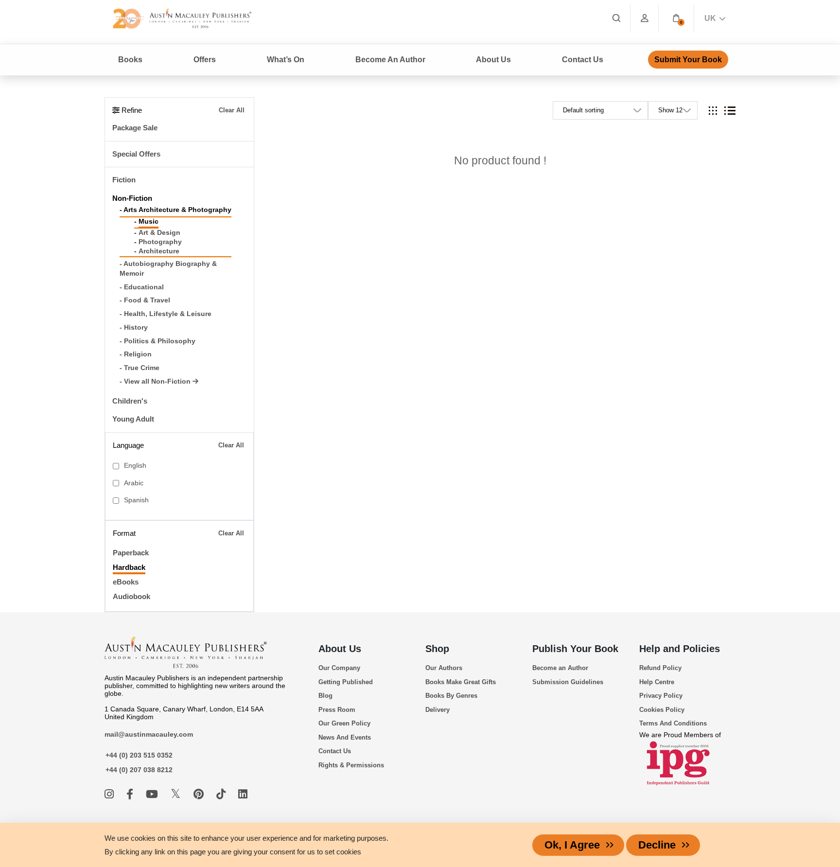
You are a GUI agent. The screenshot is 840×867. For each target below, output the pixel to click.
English (135, 465)
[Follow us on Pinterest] (200, 794)
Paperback (131, 553)
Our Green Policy (344, 723)
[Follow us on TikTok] (222, 794)
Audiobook (131, 596)
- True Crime (139, 368)
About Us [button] (493, 59)
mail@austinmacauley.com (149, 734)
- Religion (136, 354)
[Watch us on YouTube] (153, 794)
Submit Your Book (688, 59)
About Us (339, 648)
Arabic (133, 483)
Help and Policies (679, 648)
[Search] (616, 18)
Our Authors (443, 668)
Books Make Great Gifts (460, 682)
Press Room (336, 709)
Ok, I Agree (572, 845)
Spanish (136, 500)
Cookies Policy (661, 709)
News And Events (344, 737)
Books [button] (130, 59)
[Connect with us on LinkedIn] (242, 794)
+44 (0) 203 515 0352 (139, 755)
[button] (676, 18)
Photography (160, 242)
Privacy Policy (660, 695)
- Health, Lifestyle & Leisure (165, 314)
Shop (437, 648)
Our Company (339, 668)
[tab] (713, 110)
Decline (657, 845)
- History (134, 327)
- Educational (142, 287)
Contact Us (582, 59)
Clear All (232, 110)
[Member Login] (644, 18)
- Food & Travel (145, 300)
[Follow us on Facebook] (131, 794)
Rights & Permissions (351, 765)
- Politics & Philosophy (157, 341)
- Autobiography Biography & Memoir (168, 268)
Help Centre (656, 682)
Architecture (159, 251)
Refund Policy (660, 668)
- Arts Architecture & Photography (175, 209)
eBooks (126, 582)
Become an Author (560, 668)
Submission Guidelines (567, 682)
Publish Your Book (575, 648)
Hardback (129, 567)
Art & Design (159, 232)
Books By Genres (451, 695)
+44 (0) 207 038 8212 (139, 770)
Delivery (437, 709)
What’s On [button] (285, 59)
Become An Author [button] (390, 59)
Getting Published (345, 682)
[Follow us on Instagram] (111, 794)
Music (148, 221)
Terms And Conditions (673, 723)
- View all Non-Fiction (156, 381)
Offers (204, 59)
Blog (325, 695)
